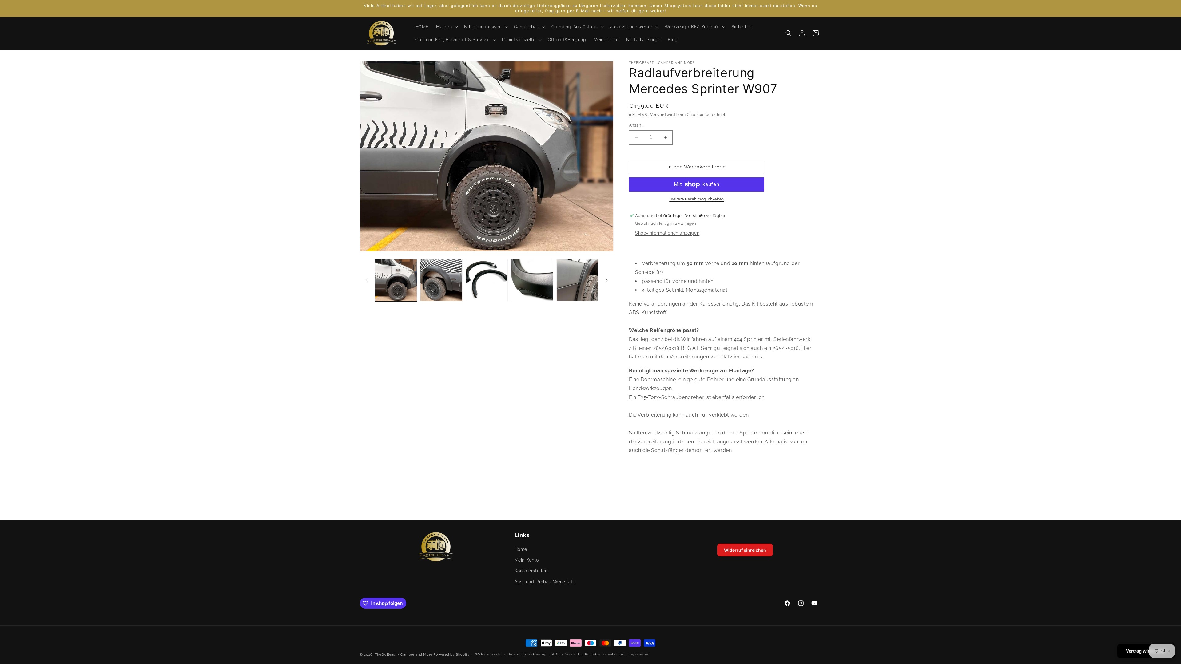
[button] (446, 26)
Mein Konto (527, 560)
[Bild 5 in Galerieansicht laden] (577, 280)
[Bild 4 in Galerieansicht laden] (532, 280)
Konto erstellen (531, 570)
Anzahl (635, 125)
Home (521, 549)
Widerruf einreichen (745, 550)
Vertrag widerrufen (1146, 651)
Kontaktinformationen (604, 654)
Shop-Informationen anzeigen (667, 233)
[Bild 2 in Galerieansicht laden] (441, 280)
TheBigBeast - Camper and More (403, 655)
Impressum (638, 654)
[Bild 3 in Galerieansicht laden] (487, 280)
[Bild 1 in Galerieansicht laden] (396, 280)
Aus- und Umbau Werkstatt (544, 581)
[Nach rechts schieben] (607, 280)
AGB (555, 654)
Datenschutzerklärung (526, 654)
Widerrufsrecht (488, 654)
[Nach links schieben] (366, 280)
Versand (658, 115)
